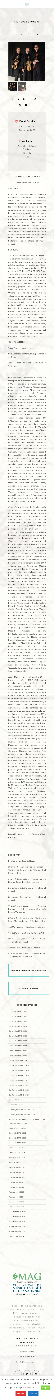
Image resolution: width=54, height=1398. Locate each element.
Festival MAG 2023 (16, 1192)
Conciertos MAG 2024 (18, 1046)
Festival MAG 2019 (16, 1172)
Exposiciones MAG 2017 (19, 1128)
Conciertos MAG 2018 (18, 1016)
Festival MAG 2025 (16, 1202)
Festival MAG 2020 (16, 1177)
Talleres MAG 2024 (16, 1236)
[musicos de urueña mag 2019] (27, 61)
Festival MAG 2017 (16, 1162)
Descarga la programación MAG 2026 (28, 970)
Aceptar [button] (45, 1387)
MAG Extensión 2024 (17, 1221)
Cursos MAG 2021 (16, 1100)
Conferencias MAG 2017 (19, 1060)
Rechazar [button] (21, 1393)
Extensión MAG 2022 (17, 1138)
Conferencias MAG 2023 (19, 1090)
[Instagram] (35, 1373)
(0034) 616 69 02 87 (27, 1356)
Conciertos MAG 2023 (18, 1041)
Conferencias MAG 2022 (19, 1085)
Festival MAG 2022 (16, 1187)
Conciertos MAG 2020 (18, 1026)
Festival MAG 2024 (16, 1197)
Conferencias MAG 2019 (19, 1070)
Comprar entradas (28, 988)
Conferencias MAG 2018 (19, 1065)
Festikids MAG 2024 (17, 1148)
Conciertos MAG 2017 (18, 1011)
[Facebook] (18, 1373)
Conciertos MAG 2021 (18, 1031)
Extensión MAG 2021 (17, 1133)
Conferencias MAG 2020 (19, 1075)
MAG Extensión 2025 (17, 1226)
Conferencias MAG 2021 (19, 1080)
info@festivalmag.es (27, 1362)
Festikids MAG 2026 (17, 1158)
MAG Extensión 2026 (17, 1231)
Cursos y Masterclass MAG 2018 (22, 1115)
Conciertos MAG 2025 (18, 1051)
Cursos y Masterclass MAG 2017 (22, 1110)
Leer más (33, 1393)
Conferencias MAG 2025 (19, 1095)
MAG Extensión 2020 (17, 1217)
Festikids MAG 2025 (17, 1153)
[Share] (13, 99)
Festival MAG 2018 (16, 1167)
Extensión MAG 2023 (17, 1143)
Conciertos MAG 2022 (18, 1036)
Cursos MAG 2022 (16, 1105)
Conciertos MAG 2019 (18, 1021)
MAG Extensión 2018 (17, 1212)
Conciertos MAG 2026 (18, 1056)
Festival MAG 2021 (16, 1182)
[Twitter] (27, 1373)
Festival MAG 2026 (16, 1207)
